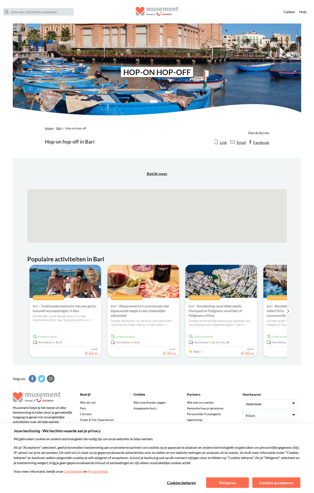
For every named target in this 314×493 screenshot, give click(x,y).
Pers (83, 408)
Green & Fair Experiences (97, 420)
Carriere (85, 414)
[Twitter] (41, 378)
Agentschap (194, 420)
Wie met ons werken (200, 402)
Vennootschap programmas (205, 408)
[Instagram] (50, 378)
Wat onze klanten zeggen (150, 402)
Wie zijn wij (87, 402)
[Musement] (157, 12)
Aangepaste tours (145, 408)
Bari (59, 128)
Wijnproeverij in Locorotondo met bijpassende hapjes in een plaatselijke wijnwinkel (140, 310)
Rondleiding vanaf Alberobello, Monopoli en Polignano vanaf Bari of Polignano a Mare (215, 310)
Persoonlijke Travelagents (204, 414)
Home (49, 128)
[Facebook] (32, 378)
